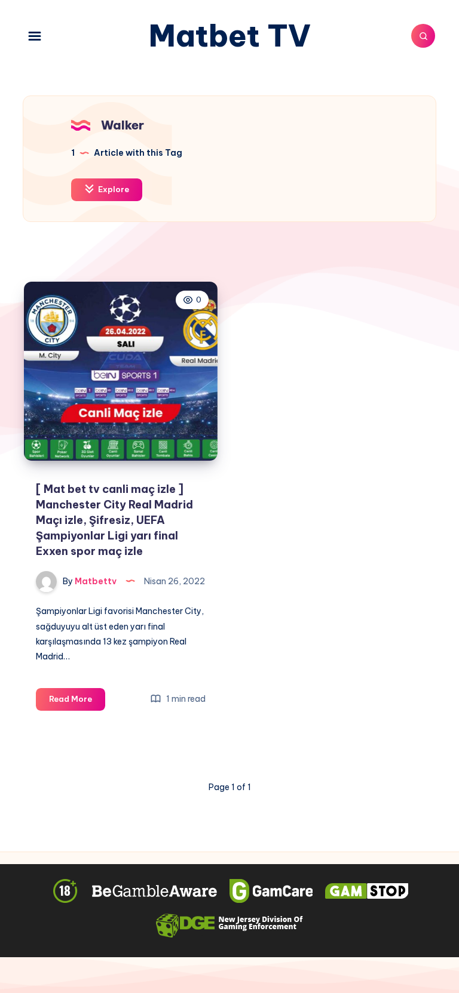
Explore (112, 189)
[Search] (423, 36)
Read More (77, 701)
